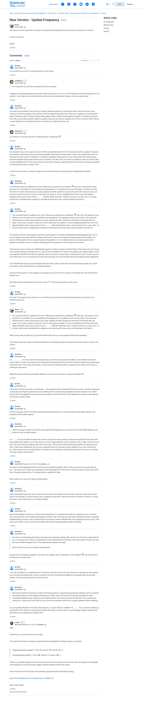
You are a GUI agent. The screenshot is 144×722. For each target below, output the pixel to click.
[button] (12, 26)
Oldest (17, 61)
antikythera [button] (18, 81)
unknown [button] (44, 464)
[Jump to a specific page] (97, 60)
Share (12, 48)
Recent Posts (108, 25)
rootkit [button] (17, 622)
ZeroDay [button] (17, 66)
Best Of (106, 31)
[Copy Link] (25, 27)
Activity (106, 28)
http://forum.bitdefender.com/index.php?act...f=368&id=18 (31, 678)
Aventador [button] (18, 106)
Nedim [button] (17, 25)
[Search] (113, 4)
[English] (18, 4)
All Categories (109, 22)
